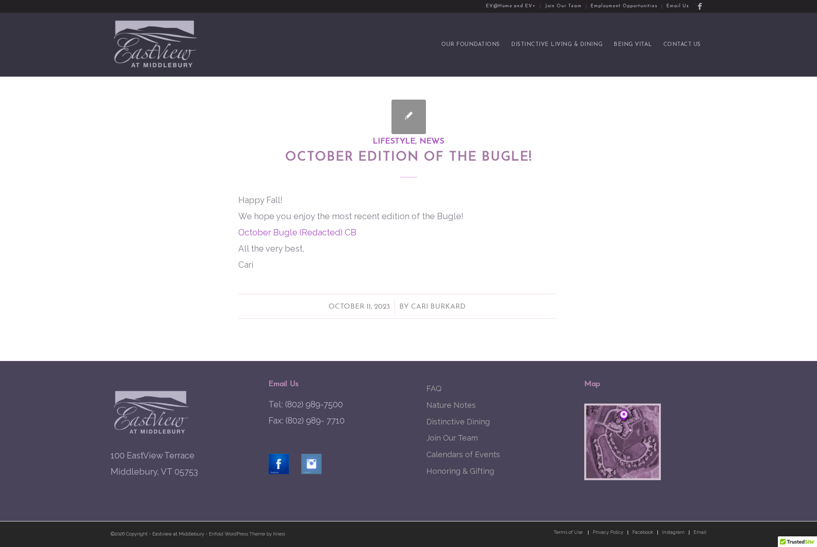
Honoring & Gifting (460, 471)
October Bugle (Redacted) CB (297, 232)
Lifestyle (394, 141)
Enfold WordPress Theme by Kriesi (247, 534)
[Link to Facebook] (700, 6)
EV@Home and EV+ (511, 6)
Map (592, 384)
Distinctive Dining (458, 421)
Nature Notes (451, 405)
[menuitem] (511, 6)
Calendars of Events (463, 454)
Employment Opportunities (624, 6)
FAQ (434, 388)
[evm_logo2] (156, 45)
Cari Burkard (438, 306)
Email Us (677, 6)
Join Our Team (563, 6)
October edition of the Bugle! (408, 157)
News (432, 141)
